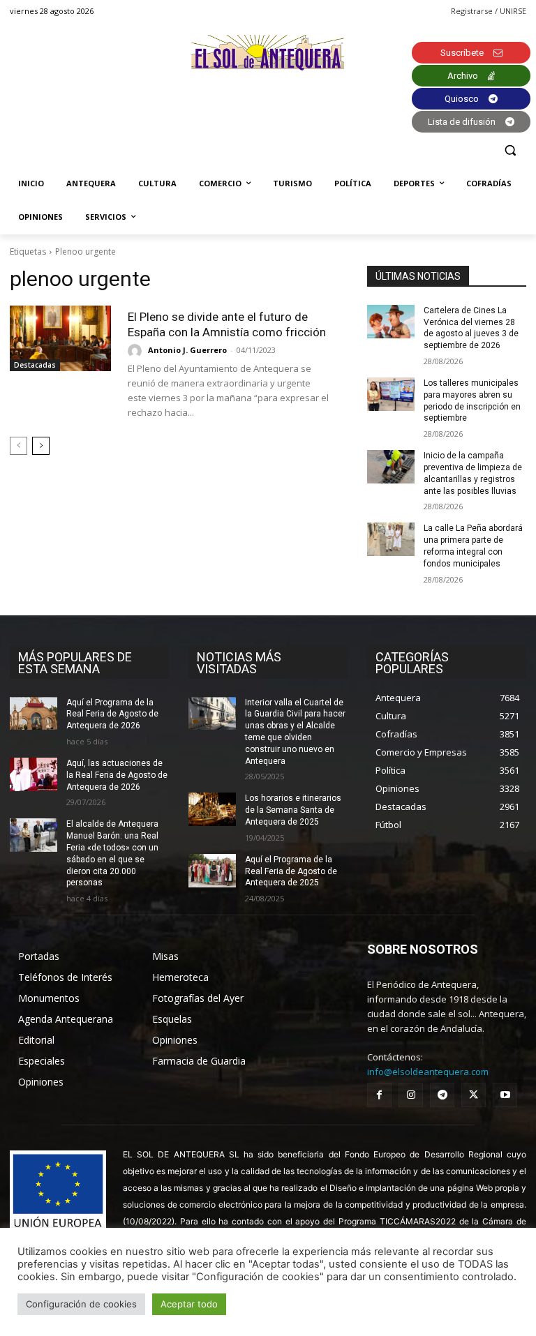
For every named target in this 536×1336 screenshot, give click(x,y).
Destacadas (35, 365)
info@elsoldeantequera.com (428, 1071)
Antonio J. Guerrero (187, 350)
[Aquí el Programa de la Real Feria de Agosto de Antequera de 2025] (212, 870)
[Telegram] (442, 1095)
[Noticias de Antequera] (268, 52)
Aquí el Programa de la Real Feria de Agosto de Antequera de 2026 (112, 714)
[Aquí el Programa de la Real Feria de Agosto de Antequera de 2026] (33, 713)
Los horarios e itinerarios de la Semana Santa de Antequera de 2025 (293, 810)
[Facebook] (379, 1095)
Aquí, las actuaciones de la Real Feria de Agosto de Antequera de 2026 (117, 775)
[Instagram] (411, 1095)
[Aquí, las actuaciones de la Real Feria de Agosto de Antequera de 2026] (33, 774)
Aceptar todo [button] (189, 1303)
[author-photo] (137, 351)
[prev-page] (18, 446)
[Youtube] (505, 1095)
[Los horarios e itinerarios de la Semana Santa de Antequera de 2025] (212, 809)
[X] (473, 1095)
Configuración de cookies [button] (81, 1303)
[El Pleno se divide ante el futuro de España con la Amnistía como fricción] (60, 338)
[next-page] (41, 446)
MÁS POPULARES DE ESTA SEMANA (75, 663)
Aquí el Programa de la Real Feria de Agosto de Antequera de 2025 (291, 871)
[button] (509, 150)
